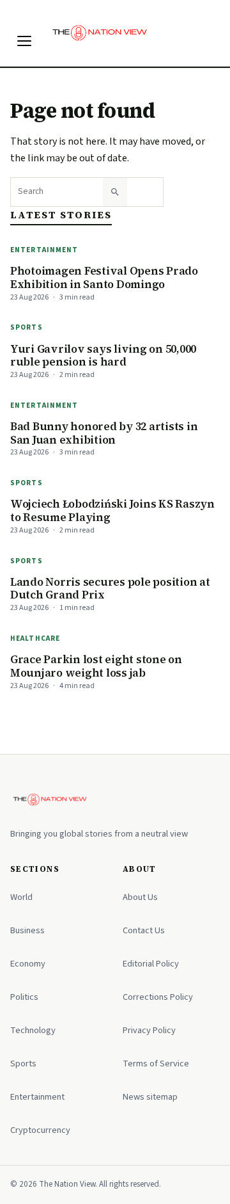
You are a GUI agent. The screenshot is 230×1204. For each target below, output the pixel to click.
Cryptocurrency (40, 1130)
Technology (33, 1030)
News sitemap (150, 1097)
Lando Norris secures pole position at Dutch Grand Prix (110, 588)
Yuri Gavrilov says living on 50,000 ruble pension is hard (103, 355)
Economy (27, 963)
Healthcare (35, 638)
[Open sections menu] (24, 41)
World (21, 897)
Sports (26, 327)
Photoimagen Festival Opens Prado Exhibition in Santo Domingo (104, 277)
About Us (140, 897)
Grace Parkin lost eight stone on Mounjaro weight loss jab (96, 666)
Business (27, 930)
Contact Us (144, 930)
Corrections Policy (158, 997)
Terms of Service (156, 1063)
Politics (24, 997)
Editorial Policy (151, 963)
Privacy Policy (149, 1030)
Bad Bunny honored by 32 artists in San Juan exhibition (103, 433)
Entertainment (44, 250)
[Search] (115, 192)
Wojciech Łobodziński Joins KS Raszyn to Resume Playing (112, 510)
